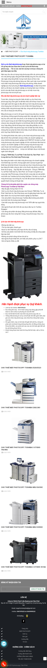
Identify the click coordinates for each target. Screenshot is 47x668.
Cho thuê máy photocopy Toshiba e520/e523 (21, 368)
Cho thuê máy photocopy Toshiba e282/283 (20, 408)
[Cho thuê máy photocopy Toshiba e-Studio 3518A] (23, 550)
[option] (23, 40)
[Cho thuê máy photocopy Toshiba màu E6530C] (23, 471)
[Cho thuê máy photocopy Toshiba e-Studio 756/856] (23, 431)
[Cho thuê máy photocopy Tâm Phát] (23, 21)
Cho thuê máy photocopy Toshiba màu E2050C (22, 527)
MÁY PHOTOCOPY (11, 51)
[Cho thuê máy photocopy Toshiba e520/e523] (23, 351)
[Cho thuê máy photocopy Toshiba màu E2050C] (23, 510)
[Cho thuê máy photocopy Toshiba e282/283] (23, 391)
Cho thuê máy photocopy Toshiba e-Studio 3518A (23, 567)
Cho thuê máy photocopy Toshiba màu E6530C (22, 487)
